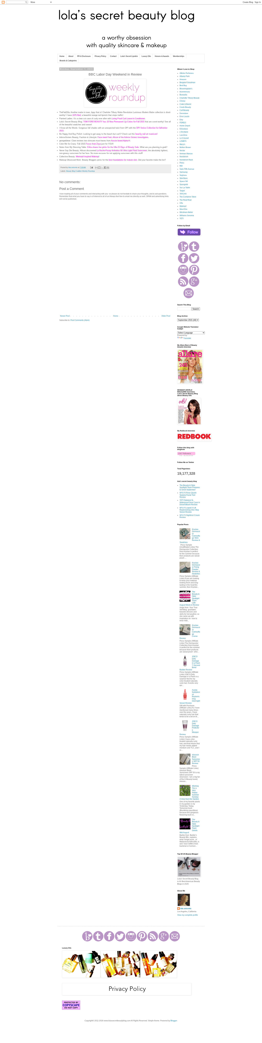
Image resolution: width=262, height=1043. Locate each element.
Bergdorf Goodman (187, 82)
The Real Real (185, 200)
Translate (187, 338)
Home (61, 56)
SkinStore (184, 178)
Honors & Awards (162, 56)
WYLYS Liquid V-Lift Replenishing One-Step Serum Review (189, 510)
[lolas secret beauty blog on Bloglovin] (186, 455)
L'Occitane (184, 132)
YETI (181, 218)
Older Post (165, 316)
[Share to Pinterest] (107, 167)
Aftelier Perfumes (187, 73)
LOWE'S (183, 141)
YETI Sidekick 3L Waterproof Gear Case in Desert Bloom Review (190, 502)
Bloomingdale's (186, 89)
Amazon (183, 79)
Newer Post (65, 316)
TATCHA (183, 194)
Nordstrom (184, 157)
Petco (182, 163)
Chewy (182, 101)
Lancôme (183, 135)
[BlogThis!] (99, 167)
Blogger (174, 1021)
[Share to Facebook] (105, 167)
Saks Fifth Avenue (187, 169)
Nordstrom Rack (186, 160)
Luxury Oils (146, 56)
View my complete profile (187, 915)
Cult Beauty (184, 110)
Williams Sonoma (187, 215)
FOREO (183, 123)
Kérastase (184, 129)
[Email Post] (91, 167)
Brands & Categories (68, 61)
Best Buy (183, 85)
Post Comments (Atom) (80, 320)
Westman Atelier (186, 212)
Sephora (183, 175)
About (70, 56)
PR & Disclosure (84, 56)
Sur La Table (185, 187)
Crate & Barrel (185, 104)
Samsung (183, 172)
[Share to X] (102, 167)
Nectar (182, 150)
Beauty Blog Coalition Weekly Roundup (80, 171)
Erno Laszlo (184, 116)
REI (181, 166)
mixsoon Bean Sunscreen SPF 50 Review (196, 759)
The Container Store (188, 197)
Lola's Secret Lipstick (129, 56)
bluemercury (185, 92)
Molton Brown (185, 147)
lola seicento (185, 908)
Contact (113, 56)
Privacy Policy (100, 56)
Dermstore (184, 113)
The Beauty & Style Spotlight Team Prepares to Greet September (190, 487)
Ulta (181, 203)
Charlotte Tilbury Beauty (189, 98)
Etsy (181, 120)
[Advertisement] (115, 290)
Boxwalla (183, 95)
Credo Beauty (185, 107)
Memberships (178, 56)
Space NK (184, 181)
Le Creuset (184, 138)
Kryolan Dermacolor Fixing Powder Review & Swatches (196, 568)
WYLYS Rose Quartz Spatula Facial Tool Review (188, 495)
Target (182, 191)
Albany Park (185, 76)
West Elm (183, 209)
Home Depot (185, 126)
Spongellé (184, 184)
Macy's (182, 144)
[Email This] (96, 167)
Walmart (183, 206)
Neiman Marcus (186, 154)
